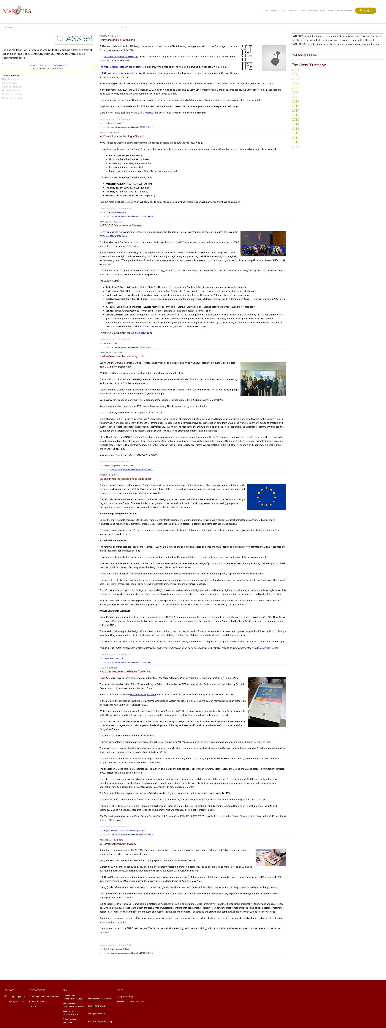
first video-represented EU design (121, 57)
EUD (105, 123)
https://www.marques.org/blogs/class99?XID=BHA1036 (131, 834)
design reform (109, 658)
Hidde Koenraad (11, 90)
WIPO (113, 212)
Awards (330, 11)
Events (283, 11)
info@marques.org (17, 996)
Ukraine (107, 465)
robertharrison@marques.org (100, 1021)
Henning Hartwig (11, 86)
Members (293, 11)
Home (265, 11)
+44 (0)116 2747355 (16, 1001)
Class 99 (123, 27)
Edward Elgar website (242, 816)
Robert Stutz (123, 830)
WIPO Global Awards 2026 (113, 236)
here (159, 202)
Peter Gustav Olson (12, 97)
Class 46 (9, 27)
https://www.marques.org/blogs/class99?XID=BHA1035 (131, 953)
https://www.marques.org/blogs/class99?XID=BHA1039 (131, 347)
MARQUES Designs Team (143, 695)
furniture (119, 949)
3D (123, 123)
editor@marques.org (96, 1013)
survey (112, 949)
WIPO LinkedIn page (141, 333)
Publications (312, 11)
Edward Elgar (134, 830)
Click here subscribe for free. (48, 68)
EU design (112, 123)
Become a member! (345, 11)
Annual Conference (199, 617)
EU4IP (131, 465)
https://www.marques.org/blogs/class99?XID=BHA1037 (131, 662)
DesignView (115, 465)
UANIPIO (124, 465)
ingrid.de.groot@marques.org (100, 998)
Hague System (122, 212)
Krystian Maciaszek (12, 94)
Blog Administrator (12, 79)
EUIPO (106, 949)
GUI (122, 658)
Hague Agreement (111, 830)
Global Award (114, 343)
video (119, 123)
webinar (107, 212)
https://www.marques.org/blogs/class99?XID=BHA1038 (131, 469)
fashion (126, 949)
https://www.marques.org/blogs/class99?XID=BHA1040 (131, 216)
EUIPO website (145, 113)
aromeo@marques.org (97, 1006)
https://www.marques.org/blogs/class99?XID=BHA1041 (131, 127)
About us (274, 11)
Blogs (322, 11)
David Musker (9, 82)
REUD (118, 658)
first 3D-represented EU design (119, 67)
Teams (302, 11)
